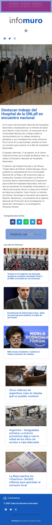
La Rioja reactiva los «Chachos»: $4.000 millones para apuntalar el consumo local (24, 481)
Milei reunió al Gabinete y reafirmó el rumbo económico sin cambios (23, 353)
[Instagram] (14, 38)
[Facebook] (5, 38)
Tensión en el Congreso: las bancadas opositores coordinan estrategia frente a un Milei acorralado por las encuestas (24, 276)
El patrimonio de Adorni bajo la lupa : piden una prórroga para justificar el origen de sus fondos (26, 315)
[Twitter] (9, 38)
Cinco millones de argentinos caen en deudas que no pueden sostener (25, 393)
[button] (26, 31)
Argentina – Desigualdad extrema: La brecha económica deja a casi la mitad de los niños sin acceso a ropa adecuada (24, 436)
